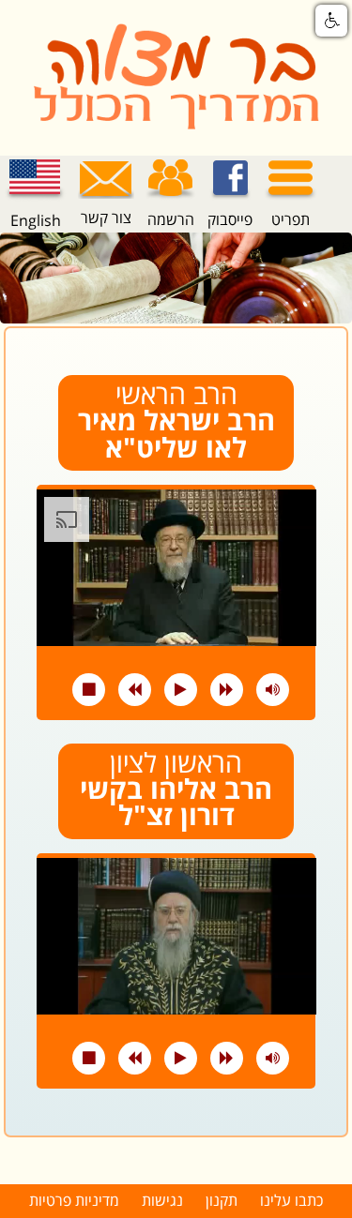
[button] (331, 21)
